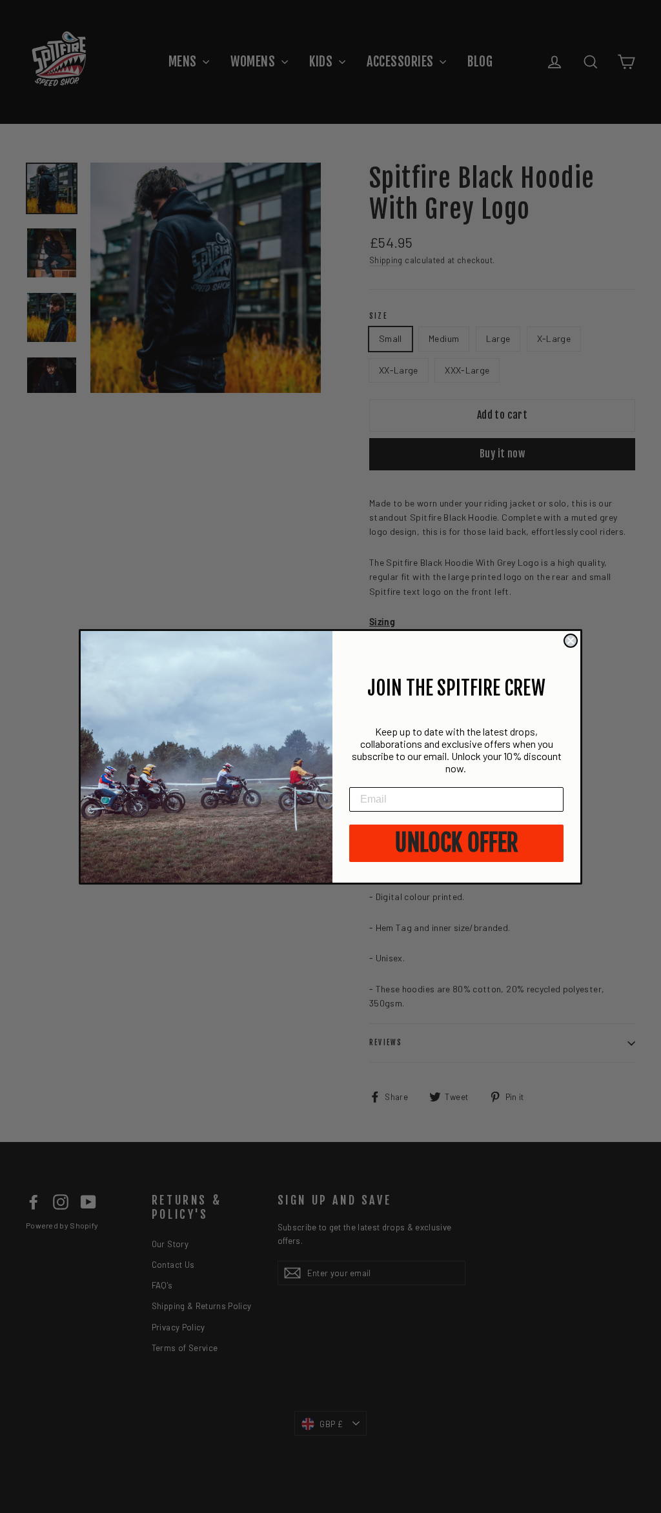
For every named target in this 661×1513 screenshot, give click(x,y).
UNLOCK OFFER (456, 842)
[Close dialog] (570, 640)
